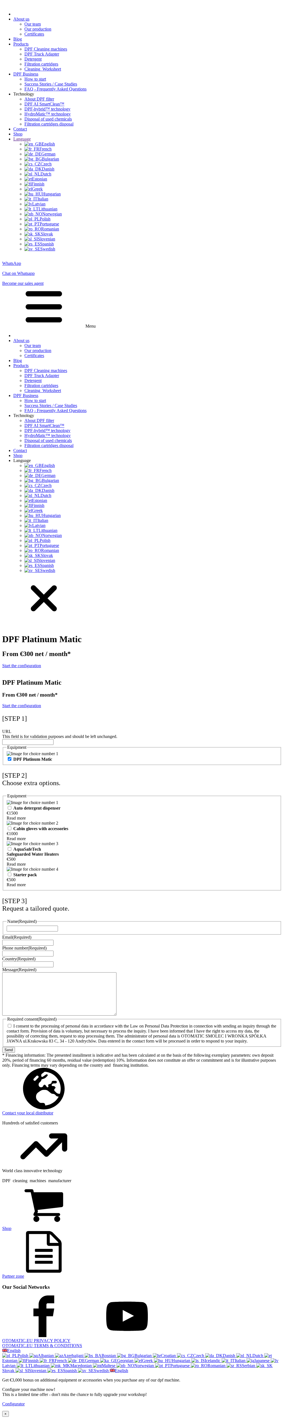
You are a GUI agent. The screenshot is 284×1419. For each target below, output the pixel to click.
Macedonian (81, 1365)
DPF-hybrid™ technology (47, 109)
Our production (37, 29)
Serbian (249, 1365)
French (61, 1360)
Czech (199, 1355)
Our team (32, 24)
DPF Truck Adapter (41, 54)
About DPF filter (39, 99)
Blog (17, 39)
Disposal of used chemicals (48, 119)
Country (19, 958)
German (92, 1360)
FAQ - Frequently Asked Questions (55, 89)
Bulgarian (144, 1355)
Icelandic (213, 1360)
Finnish (33, 1360)
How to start (35, 79)
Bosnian (109, 1355)
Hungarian (181, 1360)
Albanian (46, 1355)
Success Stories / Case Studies (50, 84)
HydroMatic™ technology (47, 114)
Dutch (258, 1355)
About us (21, 19)
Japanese (262, 1360)
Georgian (126, 1360)
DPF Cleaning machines (45, 49)
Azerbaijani (74, 1355)
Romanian (217, 1365)
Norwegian (144, 1365)
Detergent (33, 59)
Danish (229, 1355)
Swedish (102, 1370)
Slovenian (38, 1370)
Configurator (13, 1404)
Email (16, 937)
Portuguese (180, 1365)
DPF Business (25, 74)
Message (19, 969)
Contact (20, 129)
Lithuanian (41, 1365)
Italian (241, 1360)
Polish (23, 1355)
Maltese (109, 1365)
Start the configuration (21, 665)
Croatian (169, 1355)
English (14, 1350)
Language (22, 139)
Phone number (24, 948)
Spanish (70, 1370)
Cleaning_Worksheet (42, 69)
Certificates (34, 34)
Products (21, 44)
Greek (148, 1360)
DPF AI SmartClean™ (44, 104)
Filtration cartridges (41, 64)
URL (6, 731)
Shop (17, 134)
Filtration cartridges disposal (48, 124)
